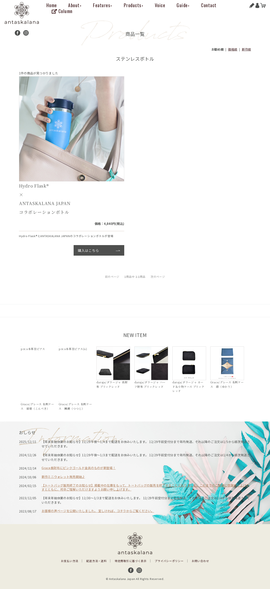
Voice (160, 5)
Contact (209, 5)
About (75, 5)
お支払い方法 (69, 561)
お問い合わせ (200, 561)
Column (65, 11)
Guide (183, 5)
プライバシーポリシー (169, 561)
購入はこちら (88, 250)
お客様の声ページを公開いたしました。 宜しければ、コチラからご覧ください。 (98, 510)
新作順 (246, 49)
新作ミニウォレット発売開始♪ (63, 476)
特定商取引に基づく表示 (131, 561)
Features (102, 5)
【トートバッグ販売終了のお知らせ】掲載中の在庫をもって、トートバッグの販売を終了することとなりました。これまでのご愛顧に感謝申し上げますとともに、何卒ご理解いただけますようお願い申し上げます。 (145, 487)
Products (134, 5)
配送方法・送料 (96, 561)
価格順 (232, 49)
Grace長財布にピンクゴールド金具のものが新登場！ (79, 468)
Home (51, 5)
